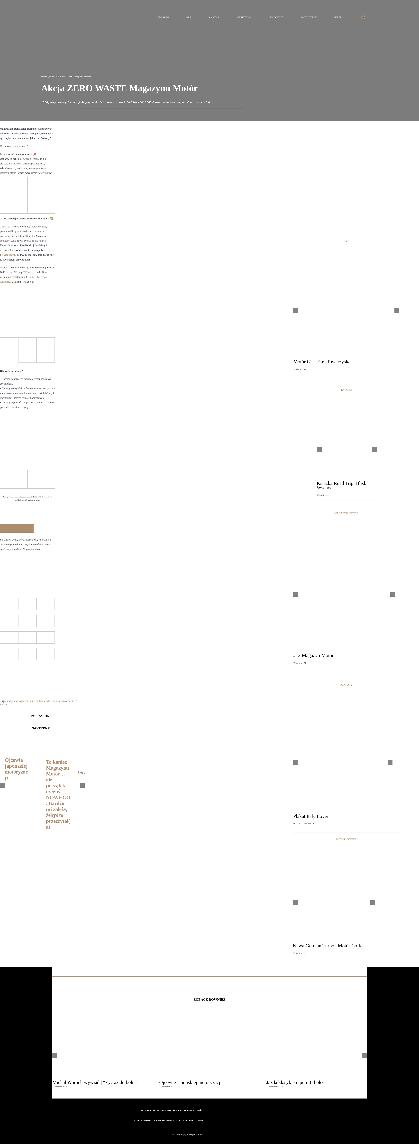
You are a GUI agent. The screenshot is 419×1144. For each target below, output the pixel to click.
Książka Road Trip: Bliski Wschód (342, 485)
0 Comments (75, 1086)
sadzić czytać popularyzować (53, 701)
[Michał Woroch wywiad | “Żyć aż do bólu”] (103, 1015)
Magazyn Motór (300, 659)
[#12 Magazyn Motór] (344, 522)
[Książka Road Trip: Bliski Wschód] (347, 403)
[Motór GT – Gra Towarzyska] (346, 251)
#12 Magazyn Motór (313, 655)
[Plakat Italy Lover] (342, 701)
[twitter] (191, 1126)
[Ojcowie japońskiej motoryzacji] (16, 738)
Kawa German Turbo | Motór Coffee (328, 945)
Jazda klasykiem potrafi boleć (295, 1082)
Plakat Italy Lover (310, 816)
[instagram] (196, 1126)
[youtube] (202, 1126)
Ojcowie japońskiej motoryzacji (16, 769)
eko (32, 701)
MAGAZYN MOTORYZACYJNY (146, 1120)
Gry (295, 366)
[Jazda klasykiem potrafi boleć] (316, 1015)
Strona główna (47, 76)
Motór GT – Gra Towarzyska (321, 361)
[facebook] (185, 1126)
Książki (320, 492)
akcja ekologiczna (17, 701)
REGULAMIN (159, 1110)
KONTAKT (172, 1110)
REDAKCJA (147, 1110)
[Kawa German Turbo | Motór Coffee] (334, 848)
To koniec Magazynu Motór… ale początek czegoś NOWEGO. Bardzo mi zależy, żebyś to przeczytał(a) (58, 794)
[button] (383, 17)
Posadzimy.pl (9, 254)
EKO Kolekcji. (43, 497)
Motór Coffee (299, 950)
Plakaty (296, 820)
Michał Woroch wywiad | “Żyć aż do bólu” (94, 1082)
